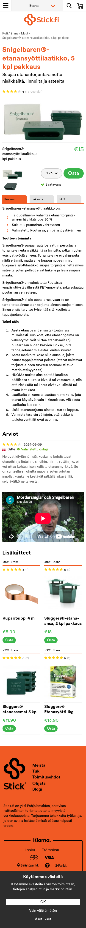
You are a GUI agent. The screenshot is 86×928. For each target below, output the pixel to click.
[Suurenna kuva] (43, 119)
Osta (73, 173)
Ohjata (39, 783)
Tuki (36, 771)
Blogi (37, 789)
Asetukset (43, 919)
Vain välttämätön (43, 910)
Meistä (38, 765)
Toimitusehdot (46, 777)
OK (43, 902)
